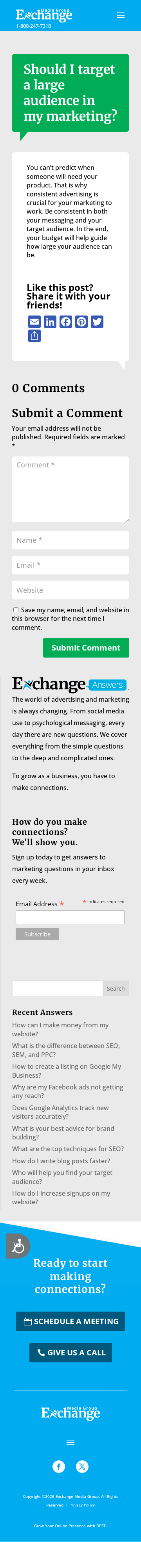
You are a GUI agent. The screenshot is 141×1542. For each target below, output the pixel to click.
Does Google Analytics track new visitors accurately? (60, 1112)
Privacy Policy (82, 1505)
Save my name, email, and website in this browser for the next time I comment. (70, 619)
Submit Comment (86, 647)
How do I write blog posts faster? (61, 1161)
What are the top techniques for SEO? (68, 1148)
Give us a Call (76, 1352)
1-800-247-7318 (33, 25)
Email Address (40, 903)
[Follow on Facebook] (58, 1466)
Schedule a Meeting (76, 1321)
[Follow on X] (82, 1466)
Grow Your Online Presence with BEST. (70, 1525)
